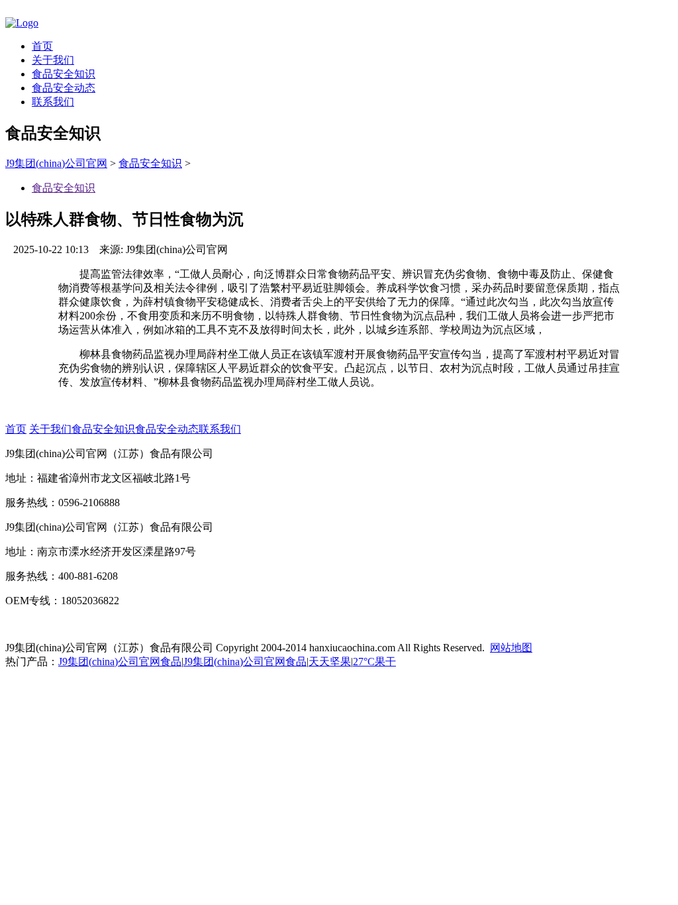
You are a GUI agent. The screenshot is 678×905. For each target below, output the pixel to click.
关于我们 (53, 60)
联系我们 (53, 101)
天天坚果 (330, 661)
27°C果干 (374, 661)
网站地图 (511, 647)
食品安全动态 (63, 87)
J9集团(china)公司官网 (56, 163)
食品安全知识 (63, 74)
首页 (42, 46)
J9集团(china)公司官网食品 (119, 661)
